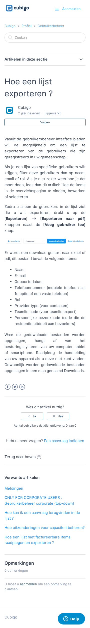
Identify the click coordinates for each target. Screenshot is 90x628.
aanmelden (28, 584)
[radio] (32, 416)
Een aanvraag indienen (64, 440)
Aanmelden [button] (71, 9)
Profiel (27, 26)
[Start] (17, 11)
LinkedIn (22, 387)
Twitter (15, 387)
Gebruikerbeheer (51, 26)
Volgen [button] (45, 122)
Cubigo (10, 26)
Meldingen (13, 488)
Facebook (7, 387)
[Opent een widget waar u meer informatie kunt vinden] (71, 619)
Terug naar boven (20, 456)
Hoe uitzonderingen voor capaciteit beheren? (44, 527)
